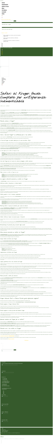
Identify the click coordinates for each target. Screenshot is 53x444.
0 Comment (7, 105)
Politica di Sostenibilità (5, 430)
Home (3, 2)
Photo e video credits (4, 431)
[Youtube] (3, 391)
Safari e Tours (5, 6)
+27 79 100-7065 (10, 47)
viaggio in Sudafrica (11, 338)
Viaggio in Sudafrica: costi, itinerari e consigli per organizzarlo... (12, 35)
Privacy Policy (4, 429)
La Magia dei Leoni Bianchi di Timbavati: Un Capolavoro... (11, 40)
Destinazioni (5, 4)
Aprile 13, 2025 (2, 105)
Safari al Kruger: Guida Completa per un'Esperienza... (10, 37)
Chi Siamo (4, 10)
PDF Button (26, 340)
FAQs (3, 13)
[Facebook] (3, 390)
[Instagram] (3, 393)
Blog (3, 8)
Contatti (4, 11)
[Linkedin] (3, 392)
